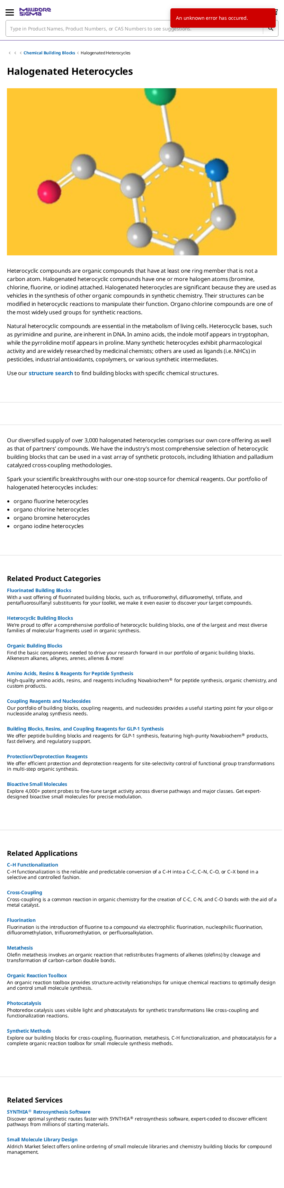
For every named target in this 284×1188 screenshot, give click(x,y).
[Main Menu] (10, 12)
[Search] (270, 28)
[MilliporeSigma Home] (35, 12)
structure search (51, 373)
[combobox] (142, 28)
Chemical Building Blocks (49, 53)
